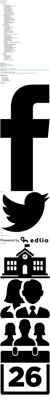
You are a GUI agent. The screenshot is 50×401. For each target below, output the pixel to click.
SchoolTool (6, 43)
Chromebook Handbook (8, 38)
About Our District (7, 5)
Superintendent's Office (8, 6)
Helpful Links (3, 75)
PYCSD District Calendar (8, 49)
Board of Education (7, 7)
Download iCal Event (12, 68)
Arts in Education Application (8, 48)
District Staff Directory (7, 55)
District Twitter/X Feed (5, 80)
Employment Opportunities (8, 9)
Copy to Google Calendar (4, 68)
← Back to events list (4, 72)
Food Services (6, 23)
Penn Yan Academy (7, 16)
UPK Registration (7, 29)
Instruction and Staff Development (9, 19)
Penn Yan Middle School (8, 17)
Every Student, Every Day (8, 12)
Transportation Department (8, 22)
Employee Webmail (5, 78)
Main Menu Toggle (3, 2)
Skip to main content (3, 0)
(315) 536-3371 (27, 73)
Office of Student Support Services (9, 20)
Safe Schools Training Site (8, 45)
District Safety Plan (7, 35)
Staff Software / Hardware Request (9, 44)
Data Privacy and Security (8, 30)
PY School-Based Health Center (9, 27)
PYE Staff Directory (7, 58)
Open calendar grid (12, 72)
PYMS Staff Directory (7, 57)
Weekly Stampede (7, 26)
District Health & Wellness (8, 46)
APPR (5, 33)
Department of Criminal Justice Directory (10, 34)
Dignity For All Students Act (8, 32)
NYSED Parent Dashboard (8, 40)
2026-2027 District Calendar (8, 14)
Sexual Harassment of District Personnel (10, 50)
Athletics (5, 53)
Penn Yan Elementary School (8, 18)
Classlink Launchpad (7, 39)
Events (1, 69)
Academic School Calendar (8, 11)
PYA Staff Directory (7, 56)
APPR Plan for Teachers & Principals (10, 47)
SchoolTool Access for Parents (9, 31)
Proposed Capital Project (8, 8)
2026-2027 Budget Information (9, 13)
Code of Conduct (7, 28)
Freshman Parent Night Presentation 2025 (10, 37)
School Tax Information (8, 10)
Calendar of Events (5, 77)
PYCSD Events (6, 25)
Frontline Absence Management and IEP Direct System (12, 42)
